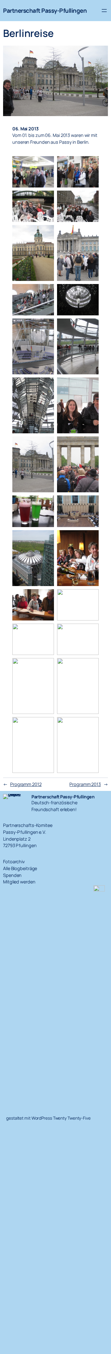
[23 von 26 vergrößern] (46, 666)
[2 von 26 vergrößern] (91, 164)
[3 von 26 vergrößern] (46, 199)
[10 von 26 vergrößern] (91, 326)
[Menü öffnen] (104, 10)
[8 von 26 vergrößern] (91, 292)
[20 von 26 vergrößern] (91, 597)
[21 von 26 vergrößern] (46, 632)
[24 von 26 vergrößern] (91, 666)
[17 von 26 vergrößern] (46, 538)
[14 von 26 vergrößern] (91, 444)
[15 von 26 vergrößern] (46, 503)
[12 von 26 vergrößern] (91, 385)
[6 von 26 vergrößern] (91, 233)
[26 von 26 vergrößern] (91, 725)
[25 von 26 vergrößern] (46, 725)
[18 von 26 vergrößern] (91, 538)
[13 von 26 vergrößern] (46, 444)
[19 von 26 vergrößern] (46, 597)
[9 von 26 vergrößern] (46, 326)
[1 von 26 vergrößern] (46, 164)
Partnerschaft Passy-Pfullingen (45, 11)
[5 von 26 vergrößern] (46, 233)
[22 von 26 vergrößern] (91, 632)
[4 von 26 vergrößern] (91, 199)
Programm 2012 (26, 784)
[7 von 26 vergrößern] (46, 292)
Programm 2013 (85, 784)
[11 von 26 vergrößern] (46, 385)
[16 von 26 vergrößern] (91, 503)
